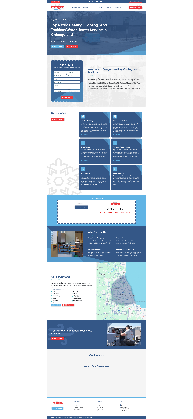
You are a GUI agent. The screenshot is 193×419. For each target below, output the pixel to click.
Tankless (109, 7)
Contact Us (118, 7)
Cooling (101, 7)
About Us (85, 7)
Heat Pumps (85, 147)
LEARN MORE (84, 134)
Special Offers (76, 7)
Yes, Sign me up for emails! (58, 93)
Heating (93, 7)
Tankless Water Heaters (121, 147)
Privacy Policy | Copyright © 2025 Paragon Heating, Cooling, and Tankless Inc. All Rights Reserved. (71, 417)
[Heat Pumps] (83, 143)
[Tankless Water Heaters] (115, 143)
